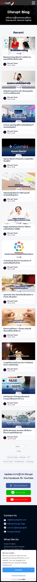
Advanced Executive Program (14, 547)
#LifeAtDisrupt (19, 461)
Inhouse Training (12, 457)
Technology (29, 461)
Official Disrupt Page (16, 524)
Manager (23, 457)
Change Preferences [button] (18, 575)
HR (29, 457)
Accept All (18, 570)
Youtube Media (13, 531)
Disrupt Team (12, 63)
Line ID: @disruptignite (17, 527)
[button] (33, 2)
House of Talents (9, 544)
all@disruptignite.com (16, 520)
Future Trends (8, 461)
